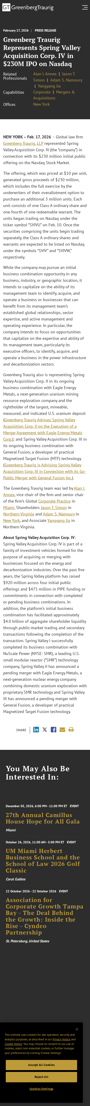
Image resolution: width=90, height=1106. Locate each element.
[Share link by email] (62, 730)
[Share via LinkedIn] (36, 730)
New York (41, 104)
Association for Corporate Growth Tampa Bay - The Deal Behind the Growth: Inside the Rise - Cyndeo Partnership (45, 916)
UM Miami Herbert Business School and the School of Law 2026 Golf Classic (43, 861)
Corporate (42, 92)
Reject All (41, 1077)
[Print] (71, 730)
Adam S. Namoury (66, 80)
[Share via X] (45, 730)
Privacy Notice (61, 1039)
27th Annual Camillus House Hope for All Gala (43, 818)
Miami (8, 507)
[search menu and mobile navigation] (86, 7)
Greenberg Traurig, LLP (23, 143)
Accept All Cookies (41, 1065)
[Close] (76, 1029)
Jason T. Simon (54, 507)
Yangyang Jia (49, 86)
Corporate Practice (54, 501)
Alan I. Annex (45, 73)
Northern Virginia (18, 514)
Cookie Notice (13, 1044)
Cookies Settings (42, 1089)
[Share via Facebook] (53, 730)
